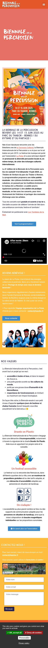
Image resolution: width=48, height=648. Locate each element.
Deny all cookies (34, 633)
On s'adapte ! (24, 505)
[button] (44, 4)
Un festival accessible (24, 468)
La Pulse (20, 156)
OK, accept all (15, 633)
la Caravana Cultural (25, 147)
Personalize (24, 638)
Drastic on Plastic (24, 431)
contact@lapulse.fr (35, 311)
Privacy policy (24, 643)
